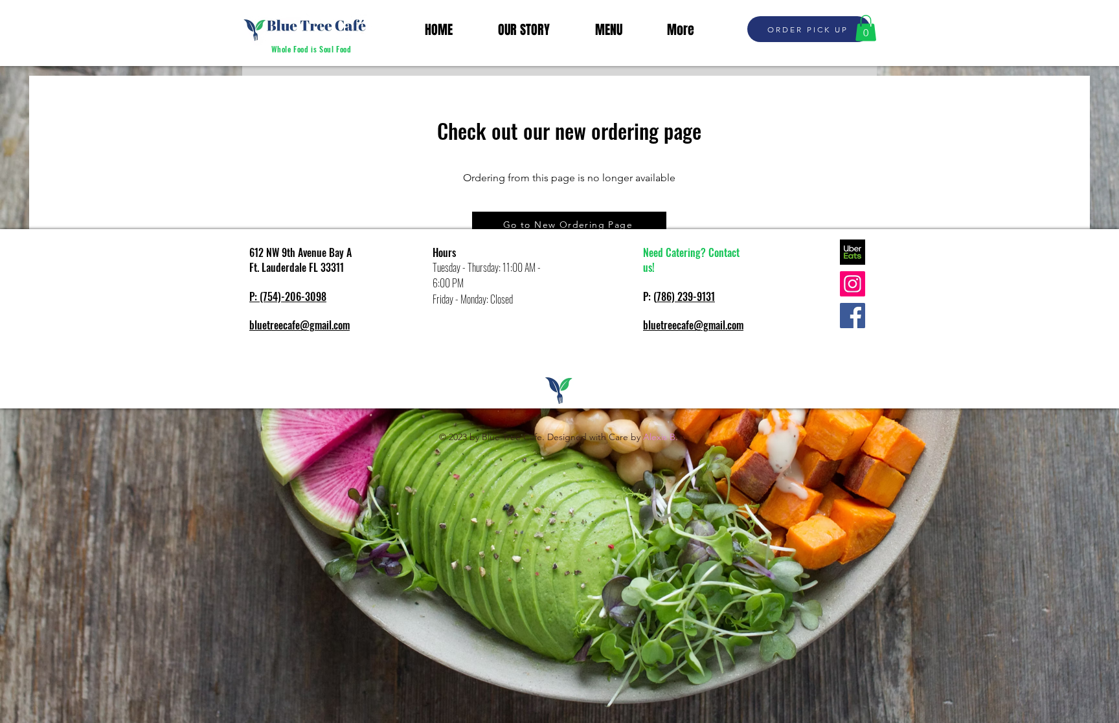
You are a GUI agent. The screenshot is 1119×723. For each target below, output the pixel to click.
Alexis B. (660, 437)
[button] (866, 28)
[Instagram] (852, 283)
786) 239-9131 (686, 296)
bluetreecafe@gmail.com (299, 325)
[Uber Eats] (852, 252)
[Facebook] (852, 315)
